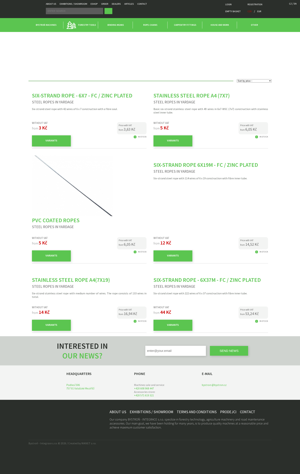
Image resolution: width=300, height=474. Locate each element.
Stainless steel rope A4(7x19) (71, 279)
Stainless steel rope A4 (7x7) (191, 95)
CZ (290, 3)
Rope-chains (35, 35)
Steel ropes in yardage (59, 35)
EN (295, 3)
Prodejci (228, 411)
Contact (142, 3)
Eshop (94, 3)
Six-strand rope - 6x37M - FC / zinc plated (207, 279)
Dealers (116, 3)
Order (104, 3)
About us (51, 3)
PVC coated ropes (56, 220)
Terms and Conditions (197, 411)
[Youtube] (46, 418)
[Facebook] (31, 418)
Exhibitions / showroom (73, 3)
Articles (129, 3)
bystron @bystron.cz (214, 385)
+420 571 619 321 (144, 395)
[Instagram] (39, 418)
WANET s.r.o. (88, 443)
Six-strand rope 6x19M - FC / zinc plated (205, 164)
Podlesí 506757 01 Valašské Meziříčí (80, 386)
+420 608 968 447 (144, 388)
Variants (51, 140)
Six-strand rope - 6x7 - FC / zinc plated (82, 95)
